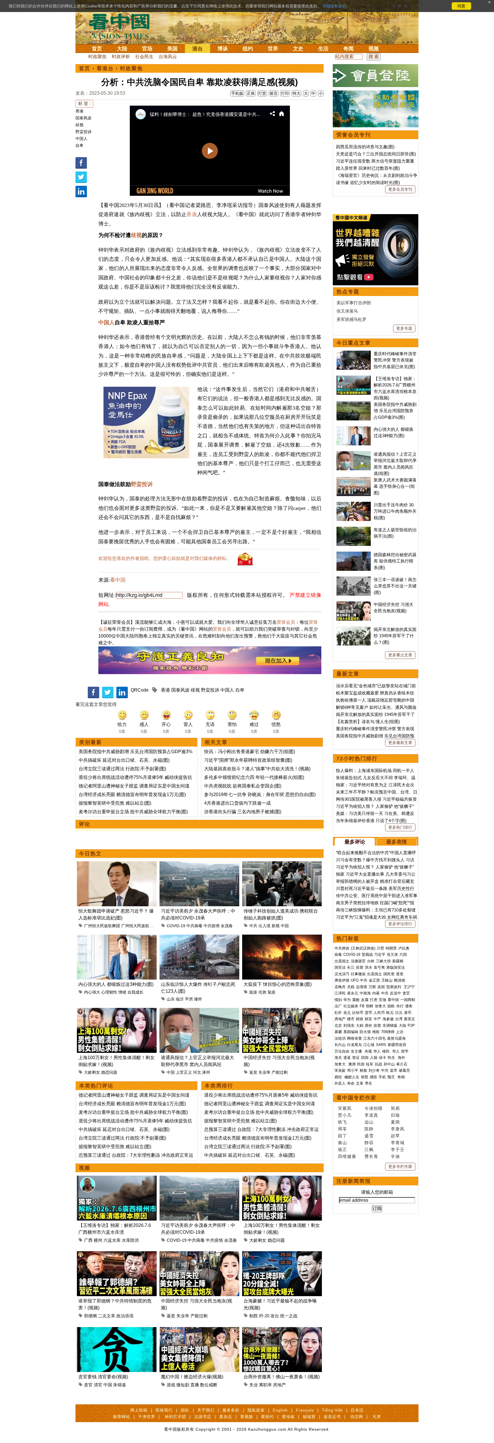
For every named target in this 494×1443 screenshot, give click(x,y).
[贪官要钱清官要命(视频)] (117, 1330)
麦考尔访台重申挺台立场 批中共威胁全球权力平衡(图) (133, 811)
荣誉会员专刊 (353, 135)
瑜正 (342, 1149)
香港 (79, 111)
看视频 (246, 1416)
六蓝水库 (112, 1240)
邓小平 (352, 1070)
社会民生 (144, 56)
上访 (399, 1032)
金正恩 (374, 980)
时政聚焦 (97, 56)
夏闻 (395, 1122)
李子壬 (398, 1149)
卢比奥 (403, 948)
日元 (399, 1012)
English (280, 1410)
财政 (359, 1019)
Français (305, 1410)
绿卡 (382, 1057)
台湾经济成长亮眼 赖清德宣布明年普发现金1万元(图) (132, 794)
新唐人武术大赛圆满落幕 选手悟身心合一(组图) (395, 486)
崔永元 (352, 993)
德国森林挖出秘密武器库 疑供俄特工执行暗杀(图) (395, 561)
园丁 (342, 1135)
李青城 (398, 1142)
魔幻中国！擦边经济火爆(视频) (192, 1376)
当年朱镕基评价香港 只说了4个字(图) (371, 820)
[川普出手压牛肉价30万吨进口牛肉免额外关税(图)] (353, 504)
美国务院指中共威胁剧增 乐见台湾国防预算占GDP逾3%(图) (395, 411)
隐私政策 (256, 1410)
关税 (350, 987)
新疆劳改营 (397, 1045)
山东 (171, 999)
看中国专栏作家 (356, 1098)
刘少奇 (374, 1070)
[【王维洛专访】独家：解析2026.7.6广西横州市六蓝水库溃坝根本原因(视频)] (117, 1178)
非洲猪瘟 (390, 1025)
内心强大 (92, 992)
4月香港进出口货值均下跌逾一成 (237, 803)
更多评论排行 (400, 923)
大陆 (122, 49)
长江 (350, 967)
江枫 (369, 1149)
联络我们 (164, 1410)
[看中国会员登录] (376, 75)
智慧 (364, 1077)
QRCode (140, 690)
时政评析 (121, 56)
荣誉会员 (286, 622)
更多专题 (404, 328)
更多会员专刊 (400, 189)
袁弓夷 (379, 967)
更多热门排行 (400, 827)
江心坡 (369, 1045)
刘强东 (348, 1025)
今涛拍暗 (373, 1108)
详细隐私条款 (334, 6)
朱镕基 (119, 1384)
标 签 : (84, 103)
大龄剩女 (92, 1072)
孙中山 (389, 1064)
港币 (407, 1012)
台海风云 (168, 56)
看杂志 (225, 1416)
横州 (98, 1240)
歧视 (79, 125)
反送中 (395, 993)
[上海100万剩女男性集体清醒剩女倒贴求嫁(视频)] (117, 1011)
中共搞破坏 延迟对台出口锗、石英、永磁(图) (124, 760)
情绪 (122, 992)
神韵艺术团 (175, 1416)
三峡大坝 (383, 961)
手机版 (237, 93)
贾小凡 (345, 1115)
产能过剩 (280, 1072)
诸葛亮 (404, 1070)
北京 (338, 1025)
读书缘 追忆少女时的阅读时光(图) (368, 182)
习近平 (379, 954)
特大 (296, 93)
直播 (194, 1384)
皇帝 (393, 1070)
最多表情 (396, 842)
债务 (409, 1006)
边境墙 (361, 987)
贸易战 (367, 954)
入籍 (373, 1057)
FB (362, 1006)
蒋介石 (402, 1064)
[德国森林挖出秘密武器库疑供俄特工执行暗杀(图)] (353, 554)
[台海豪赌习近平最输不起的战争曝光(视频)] (282, 1254)
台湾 (399, 1019)
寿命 (350, 1083)
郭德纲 (90, 1315)
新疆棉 (397, 961)
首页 (97, 49)
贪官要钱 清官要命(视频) (103, 1376)
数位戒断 (208, 1384)
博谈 (223, 49)
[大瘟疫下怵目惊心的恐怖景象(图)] (282, 937)
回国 (364, 1057)
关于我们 (205, 1410)
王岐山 (387, 980)
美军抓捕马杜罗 (351, 319)
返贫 (253, 1072)
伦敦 (262, 992)
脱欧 (391, 1006)
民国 (360, 1064)
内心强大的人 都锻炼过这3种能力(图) (116, 984)
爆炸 (198, 999)
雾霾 (338, 1032)
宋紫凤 (345, 1108)
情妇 (338, 1000)
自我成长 (136, 992)
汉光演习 (341, 974)
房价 (368, 1025)
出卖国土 (341, 961)
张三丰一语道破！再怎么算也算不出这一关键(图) (395, 586)
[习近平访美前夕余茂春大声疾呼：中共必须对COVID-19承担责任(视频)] (199, 864)
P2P (411, 1025)
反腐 (364, 1000)
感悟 (373, 1077)
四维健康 (347, 1156)
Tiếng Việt (332, 1410)
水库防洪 (130, 1240)
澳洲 (352, 1064)
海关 (338, 1057)
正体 (251, 93)
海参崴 (388, 1019)
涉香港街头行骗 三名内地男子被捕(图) (242, 811)
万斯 (372, 987)
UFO (354, 980)
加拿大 (380, 1006)
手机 (382, 1077)
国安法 (340, 967)
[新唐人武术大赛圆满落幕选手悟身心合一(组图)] (353, 479)
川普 (380, 948)
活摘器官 (358, 961)
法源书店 (202, 1416)
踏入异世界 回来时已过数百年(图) (368, 168)
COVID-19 (176, 925)
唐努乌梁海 (396, 1038)
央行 (400, 1006)
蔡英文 (409, 1019)
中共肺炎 (341, 948)
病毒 (338, 954)
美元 (347, 1012)
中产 (377, 1019)
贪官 (88, 1384)
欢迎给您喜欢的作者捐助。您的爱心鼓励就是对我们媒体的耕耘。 (164, 558)
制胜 (253, 1315)
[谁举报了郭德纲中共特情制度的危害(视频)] (117, 1254)
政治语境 (125, 1315)
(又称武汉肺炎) (363, 948)
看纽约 (267, 1416)
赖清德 (399, 980)
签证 (356, 1057)
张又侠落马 (347, 311)
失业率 (264, 1072)
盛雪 (369, 1135)
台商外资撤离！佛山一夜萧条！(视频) (282, 1376)
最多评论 (354, 842)
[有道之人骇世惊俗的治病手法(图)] (353, 529)
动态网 (356, 1416)
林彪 (363, 1070)
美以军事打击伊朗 (353, 302)
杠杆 (338, 1012)
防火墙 (365, 1032)
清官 (98, 1384)
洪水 (368, 967)
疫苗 (359, 967)
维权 (376, 1032)
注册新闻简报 (353, 1181)
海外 (402, 1057)
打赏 (262, 93)
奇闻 (348, 49)
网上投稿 (139, 1410)
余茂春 (227, 925)
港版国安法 (395, 967)
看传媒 (288, 1416)
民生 (392, 1057)
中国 (285, 925)
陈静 (369, 1128)
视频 (373, 49)
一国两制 (407, 1000)
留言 (274, 93)
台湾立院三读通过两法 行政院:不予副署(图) (122, 768)
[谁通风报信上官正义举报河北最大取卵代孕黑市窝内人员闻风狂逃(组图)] (199, 1011)
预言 (391, 1077)
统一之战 (288, 1315)
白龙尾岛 (354, 1045)
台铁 (371, 961)
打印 (285, 93)
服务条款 (231, 1410)
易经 (338, 1077)
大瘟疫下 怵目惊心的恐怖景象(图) (278, 984)
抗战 (378, 1064)
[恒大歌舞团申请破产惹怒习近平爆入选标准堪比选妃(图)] (117, 864)
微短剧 (182, 1384)
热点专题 (347, 292)
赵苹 (395, 1135)
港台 (197, 49)
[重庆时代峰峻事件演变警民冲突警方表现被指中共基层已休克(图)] (353, 353)
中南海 (365, 993)
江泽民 (340, 993)
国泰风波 (83, 118)
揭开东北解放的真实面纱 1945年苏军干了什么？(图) (395, 636)
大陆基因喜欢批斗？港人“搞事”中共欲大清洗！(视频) (257, 768)
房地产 (279, 1384)
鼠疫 (272, 992)
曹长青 (371, 1156)
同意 (461, 6)
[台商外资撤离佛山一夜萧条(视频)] (282, 1330)
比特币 (357, 1012)
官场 (147, 49)
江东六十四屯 (374, 1038)
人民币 (379, 1012)
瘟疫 (253, 992)
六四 (403, 954)
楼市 (350, 1019)
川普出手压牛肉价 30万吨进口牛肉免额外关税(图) (395, 511)
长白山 (340, 1045)
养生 (368, 1083)
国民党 (389, 974)
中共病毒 (194, 925)
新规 (276, 925)
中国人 (81, 138)
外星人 (340, 1083)
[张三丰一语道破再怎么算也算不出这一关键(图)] (353, 579)
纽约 (248, 49)
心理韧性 (109, 992)
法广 (338, 1006)
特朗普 (391, 948)
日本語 (357, 1410)
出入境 (264, 925)
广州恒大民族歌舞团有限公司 (147, 925)
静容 (369, 1142)
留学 (405, 1051)
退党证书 (332, 1416)
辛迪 (395, 1156)
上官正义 (184, 1072)
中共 (253, 925)
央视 (368, 1051)
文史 (298, 49)
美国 (172, 49)
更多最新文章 (400, 742)
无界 (377, 1416)
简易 (395, 1108)
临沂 (180, 999)
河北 (197, 1072)
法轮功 (340, 1038)
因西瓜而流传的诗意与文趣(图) (365, 146)
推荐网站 (121, 1416)
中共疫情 (212, 925)
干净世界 (146, 1416)
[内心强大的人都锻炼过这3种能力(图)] (117, 937)
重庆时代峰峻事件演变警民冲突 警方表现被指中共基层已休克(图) (395, 360)
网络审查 (354, 1038)
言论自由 (341, 1051)
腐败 (356, 1000)
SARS (381, 1045)
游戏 (171, 1384)
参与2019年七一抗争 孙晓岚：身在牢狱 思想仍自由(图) (260, 794)
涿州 (206, 1072)
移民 (386, 1051)
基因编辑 (350, 1032)
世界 (273, 49)
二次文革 (106, 1315)
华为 (347, 1000)
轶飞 (342, 1122)
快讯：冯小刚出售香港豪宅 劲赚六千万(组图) (249, 751)
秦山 (342, 1142)
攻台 (274, 1315)
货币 (368, 1012)
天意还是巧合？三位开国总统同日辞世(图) (376, 153)
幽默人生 (351, 1077)
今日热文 (90, 853)
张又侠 (392, 954)
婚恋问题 (109, 1072)
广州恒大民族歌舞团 (102, 925)
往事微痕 (358, 974)
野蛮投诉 (83, 131)
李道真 (371, 1115)
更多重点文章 (400, 655)
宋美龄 (340, 1070)
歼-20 (264, 1315)
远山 (369, 1122)
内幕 (376, 993)
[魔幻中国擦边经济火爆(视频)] (199, 1330)
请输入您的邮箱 (377, 1192)
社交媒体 (350, 1006)
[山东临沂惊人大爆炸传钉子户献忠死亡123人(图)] (199, 937)
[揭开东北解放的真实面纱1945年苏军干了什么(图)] (353, 629)
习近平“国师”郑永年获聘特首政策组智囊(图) (248, 760)
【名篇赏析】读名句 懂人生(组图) (368, 721)
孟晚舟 (340, 987)
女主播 (357, 1051)
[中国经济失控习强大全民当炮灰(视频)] (282, 1011)
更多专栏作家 (400, 1166)
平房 (189, 999)
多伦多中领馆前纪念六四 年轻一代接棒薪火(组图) (254, 777)
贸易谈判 (394, 987)
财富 (368, 1019)
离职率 (265, 1384)
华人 (377, 1051)
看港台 (105, 68)
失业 (253, 1384)
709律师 (388, 1032)
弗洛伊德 (341, 980)
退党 (399, 974)
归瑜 (395, 1115)
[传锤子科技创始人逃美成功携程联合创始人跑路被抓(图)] (282, 864)
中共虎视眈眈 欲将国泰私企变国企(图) (242, 785)
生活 (323, 49)
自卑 (79, 145)
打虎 (373, 1000)
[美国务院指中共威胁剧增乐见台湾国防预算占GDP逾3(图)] (353, 404)
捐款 (185, 1410)
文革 (359, 1083)
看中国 (122, 25)
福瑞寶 (309, 1416)
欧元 (390, 1012)
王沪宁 (409, 987)
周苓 (342, 1128)
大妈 (359, 1025)
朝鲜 (369, 1006)
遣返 (347, 1057)
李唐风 (398, 1128)
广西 (88, 1240)
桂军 (369, 1064)
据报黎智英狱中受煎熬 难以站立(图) (115, 803)
